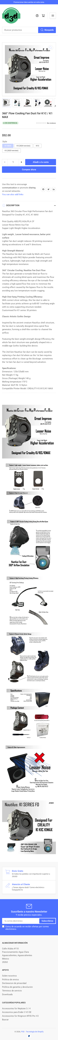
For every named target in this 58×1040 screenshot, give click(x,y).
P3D (22, 1032)
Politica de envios (10, 979)
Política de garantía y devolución (17, 987)
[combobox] (29, 30)
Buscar (5, 1019)
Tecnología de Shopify (35, 1032)
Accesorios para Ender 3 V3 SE (16, 1012)
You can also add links (12, 194)
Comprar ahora (29, 169)
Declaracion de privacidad (14, 983)
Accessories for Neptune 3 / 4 (16, 1008)
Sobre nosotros (9, 975)
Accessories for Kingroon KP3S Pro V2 (20, 1016)
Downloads (7, 994)
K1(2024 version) (23, 146)
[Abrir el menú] (53, 16)
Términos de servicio (12, 990)
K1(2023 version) (11, 150)
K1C (37, 146)
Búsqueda (49, 30)
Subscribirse (47, 921)
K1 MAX (8, 146)
